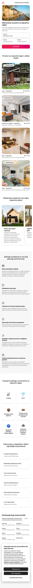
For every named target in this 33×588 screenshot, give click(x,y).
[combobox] (16, 36)
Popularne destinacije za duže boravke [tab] (12, 518)
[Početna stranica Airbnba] (3, 2)
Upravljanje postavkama (16, 577)
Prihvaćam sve (16, 569)
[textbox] (9, 42)
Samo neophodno (16, 573)
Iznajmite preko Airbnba (22, 2)
